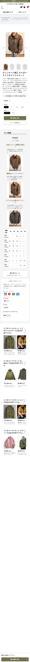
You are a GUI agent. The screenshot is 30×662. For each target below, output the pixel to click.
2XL (23, 107)
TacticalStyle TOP (5, 17)
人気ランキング (22, 12)
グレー (13, 113)
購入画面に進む (15, 118)
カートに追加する (15, 122)
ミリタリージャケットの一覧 (19, 17)
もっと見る (25, 330)
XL (17, 107)
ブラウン (7, 113)
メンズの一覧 (4, 19)
